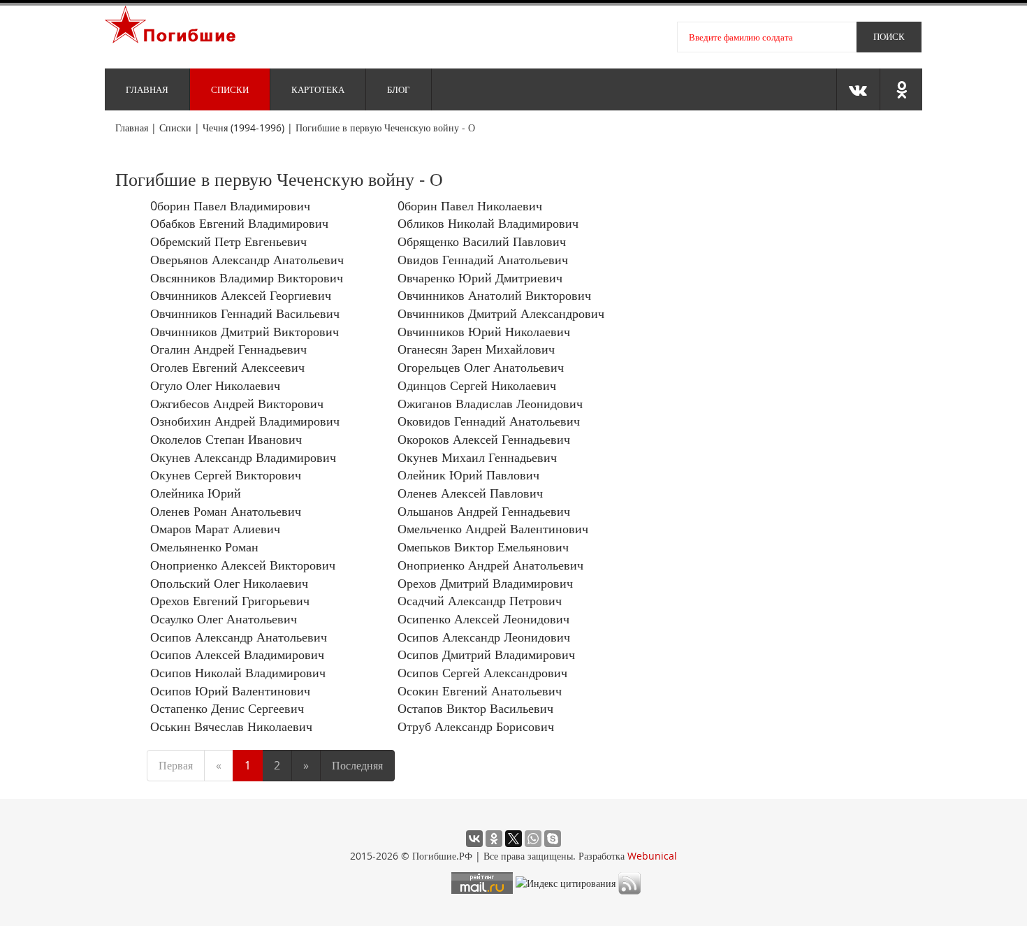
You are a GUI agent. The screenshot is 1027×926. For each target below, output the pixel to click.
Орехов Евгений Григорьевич (229, 600)
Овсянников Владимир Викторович (246, 277)
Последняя (357, 765)
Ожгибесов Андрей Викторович (236, 403)
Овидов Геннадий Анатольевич (483, 259)
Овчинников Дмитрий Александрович (501, 313)
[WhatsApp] (533, 838)
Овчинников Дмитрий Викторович (244, 331)
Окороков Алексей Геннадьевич (484, 439)
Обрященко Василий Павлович (482, 241)
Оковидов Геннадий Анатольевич (489, 420)
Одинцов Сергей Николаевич (477, 385)
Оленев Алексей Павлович (470, 492)
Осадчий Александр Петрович (480, 600)
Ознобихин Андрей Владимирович (245, 420)
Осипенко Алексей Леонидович (483, 618)
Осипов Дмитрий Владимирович (486, 654)
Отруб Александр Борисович (476, 726)
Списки (230, 89)
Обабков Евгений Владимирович (239, 223)
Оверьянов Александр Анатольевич (247, 259)
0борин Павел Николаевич (470, 205)
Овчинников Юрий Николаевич (484, 331)
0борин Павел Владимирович (230, 205)
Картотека (317, 89)
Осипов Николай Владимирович (238, 672)
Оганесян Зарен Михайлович (476, 348)
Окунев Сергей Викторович (225, 474)
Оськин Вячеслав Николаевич (231, 726)
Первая (176, 765)
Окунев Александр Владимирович (243, 457)
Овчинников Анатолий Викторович (494, 295)
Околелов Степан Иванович (226, 439)
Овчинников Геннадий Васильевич (245, 313)
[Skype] (552, 838)
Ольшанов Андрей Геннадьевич (484, 510)
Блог (398, 89)
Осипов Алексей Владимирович (237, 654)
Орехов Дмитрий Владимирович (485, 582)
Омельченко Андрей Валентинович (493, 528)
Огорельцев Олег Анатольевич (481, 367)
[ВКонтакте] (474, 838)
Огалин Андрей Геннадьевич (228, 348)
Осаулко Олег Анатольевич (223, 618)
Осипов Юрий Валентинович (230, 690)
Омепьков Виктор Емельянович (483, 546)
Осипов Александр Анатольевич (238, 636)
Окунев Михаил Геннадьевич (477, 457)
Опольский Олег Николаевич (229, 582)
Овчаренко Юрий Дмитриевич (480, 277)
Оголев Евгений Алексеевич (227, 367)
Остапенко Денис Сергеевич (227, 708)
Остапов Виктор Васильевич (475, 708)
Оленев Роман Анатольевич (225, 510)
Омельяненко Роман (204, 546)
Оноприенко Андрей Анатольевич (490, 564)
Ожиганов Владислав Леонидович (490, 403)
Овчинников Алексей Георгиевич (240, 295)
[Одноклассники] (494, 838)
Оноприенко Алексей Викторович (242, 564)
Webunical (652, 855)
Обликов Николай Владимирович (488, 223)
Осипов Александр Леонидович (484, 636)
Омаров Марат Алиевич (215, 528)
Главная (147, 89)
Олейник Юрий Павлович (468, 474)
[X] (513, 838)
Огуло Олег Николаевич (215, 385)
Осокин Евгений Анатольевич (480, 690)
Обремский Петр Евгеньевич (228, 241)
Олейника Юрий (195, 492)
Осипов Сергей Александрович (482, 672)
